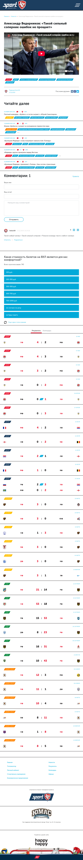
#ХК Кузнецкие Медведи (65, 79)
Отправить (14, 219)
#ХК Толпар (10, 82)
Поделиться (18, 240)
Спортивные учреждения (16, 774)
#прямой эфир (50, 167)
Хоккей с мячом (11, 129)
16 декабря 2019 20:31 (9, 149)
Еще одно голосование (17, 322)
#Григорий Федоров (58, 129)
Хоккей (9, 79)
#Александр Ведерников (47, 79)
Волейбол (9, 117)
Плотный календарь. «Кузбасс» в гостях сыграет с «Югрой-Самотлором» (30, 114)
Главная (10, 762)
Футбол (8, 421)
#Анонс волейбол (51, 117)
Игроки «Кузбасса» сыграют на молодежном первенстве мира (26, 126)
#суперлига (63, 117)
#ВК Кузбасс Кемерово (21, 117)
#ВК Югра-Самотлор (37, 117)
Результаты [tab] (36, 331)
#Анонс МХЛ (17, 144)
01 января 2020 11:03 (9, 111)
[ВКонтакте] (72, 91)
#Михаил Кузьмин (51, 155)
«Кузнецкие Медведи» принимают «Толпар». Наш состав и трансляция (29, 164)
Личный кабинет (13, 770)
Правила (75, 176)
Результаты (53, 766)
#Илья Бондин (11, 132)
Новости (52, 762)
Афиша (51, 774)
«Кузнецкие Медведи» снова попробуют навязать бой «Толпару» (27, 141)
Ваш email (8, 192)
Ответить (7, 240)
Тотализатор (11, 766)
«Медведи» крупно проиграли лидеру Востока (21, 152)
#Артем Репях (71, 129)
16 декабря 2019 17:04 (9, 161)
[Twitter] (78, 91)
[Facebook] (75, 91)
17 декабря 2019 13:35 (9, 123)
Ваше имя (7, 182)
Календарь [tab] (47, 331)
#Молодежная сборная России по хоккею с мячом (34, 129)
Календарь (52, 770)
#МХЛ (16, 79)
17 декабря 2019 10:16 (9, 138)
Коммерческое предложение (17, 778)
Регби (7, 584)
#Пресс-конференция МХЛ (29, 79)
